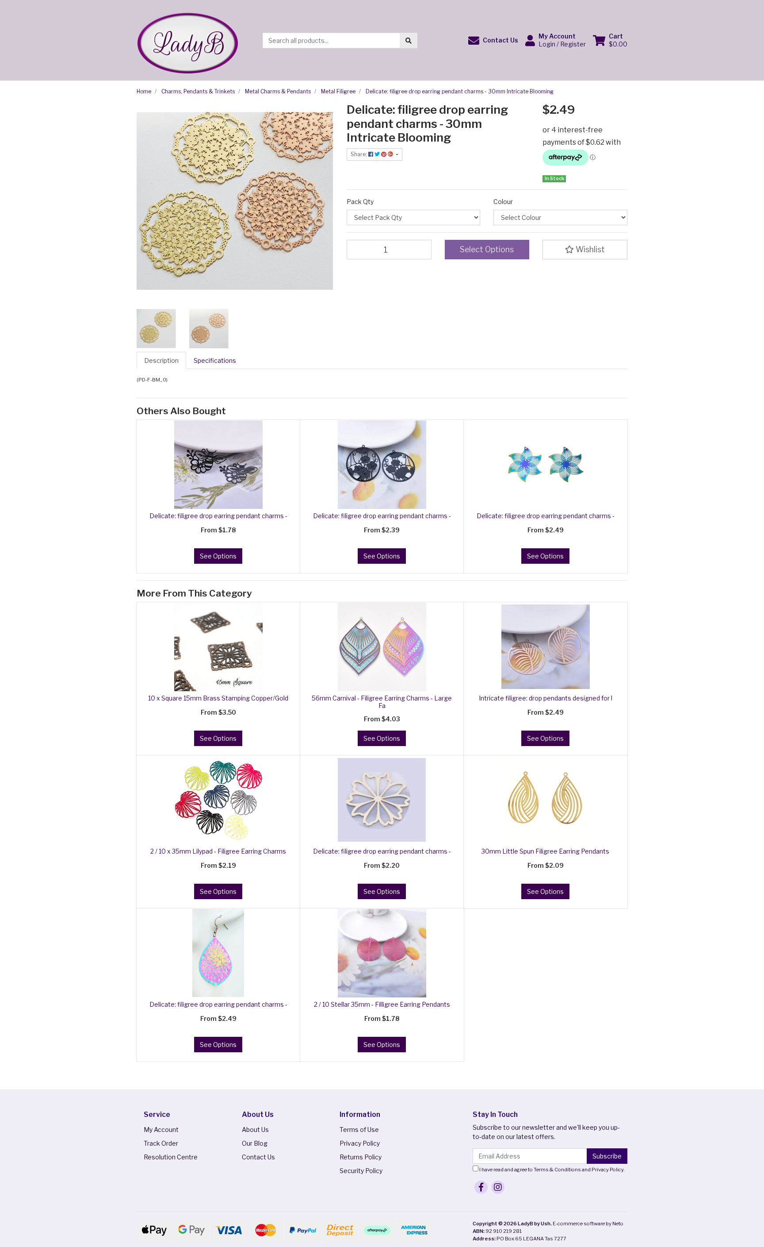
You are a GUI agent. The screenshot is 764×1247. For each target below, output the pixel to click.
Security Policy (361, 1170)
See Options (218, 556)
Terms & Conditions (557, 1169)
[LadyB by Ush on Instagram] (497, 1187)
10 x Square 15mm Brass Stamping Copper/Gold (218, 698)
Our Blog (254, 1143)
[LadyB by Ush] (187, 39)
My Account (161, 1129)
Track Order (161, 1143)
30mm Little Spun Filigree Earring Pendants (545, 851)
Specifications (215, 360)
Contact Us (258, 1157)
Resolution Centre (171, 1157)
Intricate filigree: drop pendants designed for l (545, 698)
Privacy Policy (360, 1143)
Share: (359, 154)
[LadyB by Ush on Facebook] (481, 1187)
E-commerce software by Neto (588, 1223)
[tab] (161, 360)
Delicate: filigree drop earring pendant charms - (218, 516)
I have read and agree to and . (551, 1169)
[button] (493, 40)
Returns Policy (361, 1157)
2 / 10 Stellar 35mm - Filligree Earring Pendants (382, 1004)
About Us (255, 1129)
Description (161, 360)
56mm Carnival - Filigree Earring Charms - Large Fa (382, 701)
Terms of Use (359, 1129)
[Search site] (408, 40)
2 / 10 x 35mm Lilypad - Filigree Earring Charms (218, 851)
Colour (503, 201)
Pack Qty (360, 201)
